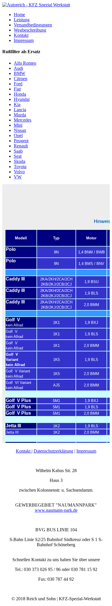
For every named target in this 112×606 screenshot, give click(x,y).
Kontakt (24, 451)
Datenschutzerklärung (53, 451)
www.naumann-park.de (56, 510)
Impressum (86, 451)
